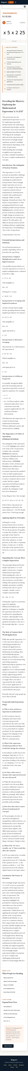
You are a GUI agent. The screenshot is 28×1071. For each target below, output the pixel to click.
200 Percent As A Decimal (10, 1013)
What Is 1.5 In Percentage (10, 981)
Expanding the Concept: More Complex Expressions (14, 75)
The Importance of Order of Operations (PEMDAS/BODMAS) (14, 68)
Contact (15, 1065)
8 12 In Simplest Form (9, 988)
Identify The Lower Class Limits (12, 1010)
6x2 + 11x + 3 (7, 1021)
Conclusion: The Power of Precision (13, 88)
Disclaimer (21, 1065)
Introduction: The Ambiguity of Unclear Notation (14, 58)
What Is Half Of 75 (8, 978)
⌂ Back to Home (8, 1046)
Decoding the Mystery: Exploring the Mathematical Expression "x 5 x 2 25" (15, 52)
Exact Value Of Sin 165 (9, 992)
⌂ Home (11, 2)
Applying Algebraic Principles (14, 72)
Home (5, 1065)
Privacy (12, 1067)
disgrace (4, 2)
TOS (17, 1067)
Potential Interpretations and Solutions (14, 63)
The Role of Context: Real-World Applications (15, 80)
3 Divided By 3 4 (8, 1006)
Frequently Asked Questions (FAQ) (15, 84)
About (10, 1065)
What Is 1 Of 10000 (8, 985)
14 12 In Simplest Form (9, 1017)
